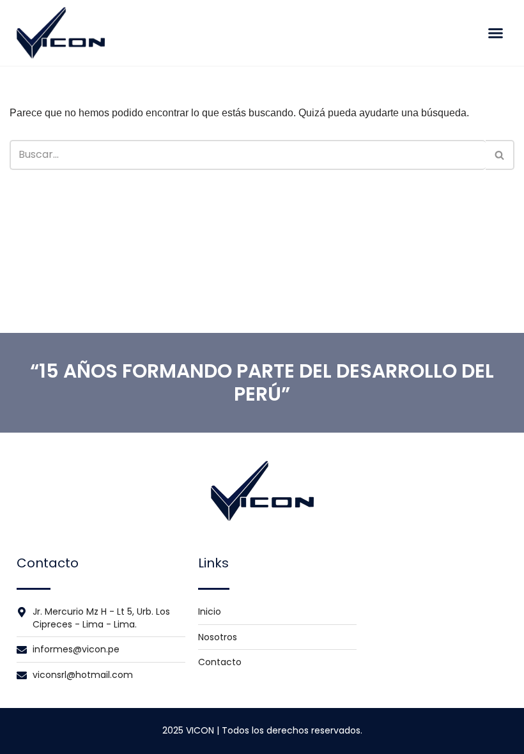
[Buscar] (500, 154)
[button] (495, 33)
